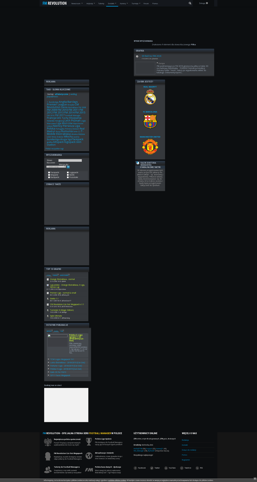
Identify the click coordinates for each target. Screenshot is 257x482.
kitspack (58, 142)
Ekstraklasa (73, 107)
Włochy (68, 136)
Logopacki (73, 172)
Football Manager (72, 115)
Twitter (157, 468)
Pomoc (184, 455)
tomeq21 (161, 448)
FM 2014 (69, 112)
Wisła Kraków (57, 137)
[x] (255, 478)
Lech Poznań (72, 120)
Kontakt (185, 445)
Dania (64, 107)
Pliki (61, 331)
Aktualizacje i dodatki (104, 453)
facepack (77, 139)
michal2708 (139, 448)
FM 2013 (58, 112)
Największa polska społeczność (67, 439)
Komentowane (64, 275)
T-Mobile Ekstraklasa (65, 132)
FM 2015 (80, 112)
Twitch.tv (187, 468)
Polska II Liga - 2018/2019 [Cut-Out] (65, 369)
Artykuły (49, 331)
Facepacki (54, 172)
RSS (201, 468)
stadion (51, 144)
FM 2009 (52, 110)
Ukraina (74, 134)
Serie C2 (76, 131)
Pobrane (55, 275)
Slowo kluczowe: (51, 161)
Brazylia (70, 104)
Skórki (71, 175)
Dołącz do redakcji (189, 450)
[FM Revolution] (56, 3)
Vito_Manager (140, 451)
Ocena (48, 275)
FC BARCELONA (150, 112)
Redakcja (185, 440)
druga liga (66, 139)
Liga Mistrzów (64, 123)
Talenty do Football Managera (67, 467)
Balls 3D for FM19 (58, 372)
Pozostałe (137, 56)
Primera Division (72, 128)
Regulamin (186, 460)
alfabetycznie (61, 94)
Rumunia (67, 131)
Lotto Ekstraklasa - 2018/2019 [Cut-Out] (67, 362)
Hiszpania (75, 118)
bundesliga (53, 139)
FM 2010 (63, 110)
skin (78, 142)
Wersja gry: (64, 164)
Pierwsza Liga (71, 126)
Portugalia (60, 128)
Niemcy (57, 126)
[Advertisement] (66, 205)
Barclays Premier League (62, 103)
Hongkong (59, 120)
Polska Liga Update (103, 439)
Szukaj (190, 3)
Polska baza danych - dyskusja (108, 467)
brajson (150, 448)
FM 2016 (50, 115)
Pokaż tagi (54, 148)
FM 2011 (74, 110)
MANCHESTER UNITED (150, 137)
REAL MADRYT (150, 86)
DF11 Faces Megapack (60, 375)
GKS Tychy (62, 117)
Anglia (63, 102)
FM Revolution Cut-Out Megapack (68, 453)
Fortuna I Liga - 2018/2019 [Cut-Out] (66, 365)
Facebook (142, 468)
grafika (50, 142)
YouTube (172, 468)
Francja (51, 118)
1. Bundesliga (52, 102)
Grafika (56, 331)
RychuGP (153, 451)
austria (76, 137)
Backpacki (54, 177)
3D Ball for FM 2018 (151, 56)
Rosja (58, 131)
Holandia (50, 120)
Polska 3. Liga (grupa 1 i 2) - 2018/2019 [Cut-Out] (76, 338)
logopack (70, 142)
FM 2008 (82, 107)
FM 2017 (60, 115)
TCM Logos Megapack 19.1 (62, 359)
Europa (161, 63)
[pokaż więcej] (163, 451)
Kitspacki (54, 175)
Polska (51, 128)
